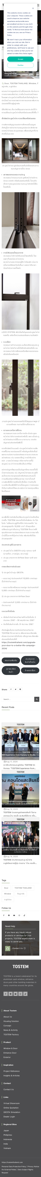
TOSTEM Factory (11, 1034)
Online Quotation (11, 1108)
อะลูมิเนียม (13, 86)
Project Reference (11, 1071)
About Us (8, 1017)
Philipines (8, 1135)
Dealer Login (9, 1116)
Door (6, 83)
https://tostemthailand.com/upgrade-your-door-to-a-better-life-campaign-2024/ (19, 645)
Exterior (7, 1057)
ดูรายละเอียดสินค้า (11, 670)
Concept (7, 1025)
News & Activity (11, 1030)
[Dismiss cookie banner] (33, 8)
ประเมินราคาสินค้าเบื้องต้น (30, 660)
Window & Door (11, 1048)
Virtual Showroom (12, 1103)
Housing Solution (11, 1021)
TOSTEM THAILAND (19, 83)
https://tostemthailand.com (12, 1162)
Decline (20, 65)
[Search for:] (20, 699)
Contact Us (9, 1089)
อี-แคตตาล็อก (30, 670)
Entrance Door (10, 1053)
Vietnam (7, 1148)
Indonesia (8, 1139)
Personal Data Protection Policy (14, 1166)
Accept (20, 59)
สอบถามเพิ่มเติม (11, 660)
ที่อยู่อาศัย (20, 894)
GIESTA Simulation (12, 1112)
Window (32, 83)
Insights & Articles (12, 1075)
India (6, 1144)
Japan (6, 1130)
